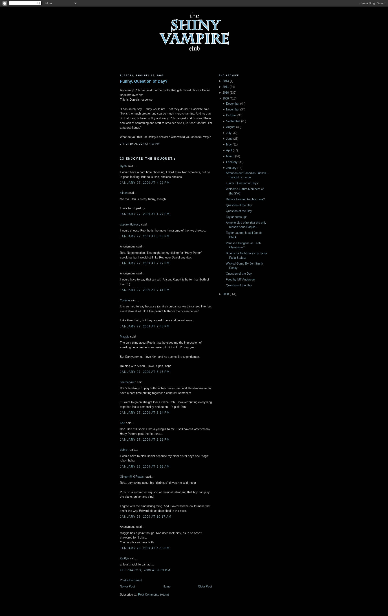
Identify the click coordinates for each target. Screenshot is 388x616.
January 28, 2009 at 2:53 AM (145, 466)
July (228, 133)
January (231, 168)
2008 (226, 294)
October (231, 115)
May (229, 144)
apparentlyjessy (130, 224)
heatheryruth (128, 382)
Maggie (124, 336)
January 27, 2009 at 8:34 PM (145, 412)
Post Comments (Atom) (153, 594)
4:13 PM (154, 144)
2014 (226, 81)
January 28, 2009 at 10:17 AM (145, 516)
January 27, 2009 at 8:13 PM (145, 371)
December (232, 103)
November (232, 109)
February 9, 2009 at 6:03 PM (145, 570)
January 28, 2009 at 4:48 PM (145, 548)
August (230, 127)
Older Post (205, 586)
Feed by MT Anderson (240, 279)
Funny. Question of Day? (144, 81)
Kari (122, 423)
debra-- (124, 449)
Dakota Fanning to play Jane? (245, 199)
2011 (226, 86)
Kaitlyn (124, 558)
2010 (226, 92)
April (229, 150)
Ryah (123, 166)
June (229, 138)
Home (166, 586)
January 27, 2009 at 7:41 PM (145, 290)
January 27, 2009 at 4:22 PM (145, 182)
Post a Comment (131, 580)
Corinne (125, 300)
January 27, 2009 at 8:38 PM (145, 439)
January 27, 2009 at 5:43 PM (145, 236)
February (232, 162)
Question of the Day (239, 205)
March (230, 156)
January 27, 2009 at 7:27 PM (145, 263)
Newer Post (127, 586)
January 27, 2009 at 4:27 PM (145, 214)
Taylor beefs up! (236, 217)
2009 (226, 98)
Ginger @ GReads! (132, 476)
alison (124, 192)
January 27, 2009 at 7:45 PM (145, 326)
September (233, 121)
